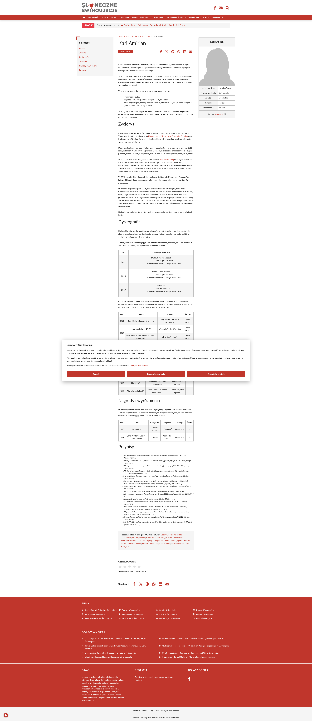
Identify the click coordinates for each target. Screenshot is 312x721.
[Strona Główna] (84, 17)
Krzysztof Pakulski (128, 541)
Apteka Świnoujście (167, 610)
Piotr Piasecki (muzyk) (155, 538)
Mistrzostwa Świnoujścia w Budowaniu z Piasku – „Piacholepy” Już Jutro (193, 639)
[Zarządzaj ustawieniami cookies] (6, 715)
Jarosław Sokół (177, 544)
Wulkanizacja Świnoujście (133, 618)
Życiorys (82, 53)
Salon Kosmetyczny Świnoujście (98, 618)
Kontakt (138, 680)
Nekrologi (158, 17)
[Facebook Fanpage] (214, 8)
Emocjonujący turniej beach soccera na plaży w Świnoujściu (110, 653)
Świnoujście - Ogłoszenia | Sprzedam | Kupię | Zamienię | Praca (154, 25)
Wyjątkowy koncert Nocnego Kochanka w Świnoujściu (108, 657)
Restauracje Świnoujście (169, 618)
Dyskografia (84, 57)
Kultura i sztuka (145, 36)
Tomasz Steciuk (134, 544)
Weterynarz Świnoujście (132, 614)
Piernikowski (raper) (173, 541)
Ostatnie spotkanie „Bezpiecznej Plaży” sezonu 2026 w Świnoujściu (190, 653)
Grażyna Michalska (174, 538)
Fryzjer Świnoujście (204, 614)
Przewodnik (195, 17)
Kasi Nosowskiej (167, 160)
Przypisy (82, 70)
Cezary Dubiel (167, 535)
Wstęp (81, 49)
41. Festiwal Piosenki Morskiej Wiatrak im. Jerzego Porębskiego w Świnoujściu (195, 646)
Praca (135, 17)
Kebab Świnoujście (204, 618)
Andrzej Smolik (138, 538)
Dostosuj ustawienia (156, 374)
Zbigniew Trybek (163, 544)
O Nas (144, 711)
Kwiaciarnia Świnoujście (95, 614)
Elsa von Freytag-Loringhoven (150, 541)
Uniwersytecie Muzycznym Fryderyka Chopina (168, 136)
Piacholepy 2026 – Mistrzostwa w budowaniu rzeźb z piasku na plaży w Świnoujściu (115, 640)
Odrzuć (96, 374)
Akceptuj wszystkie (216, 374)
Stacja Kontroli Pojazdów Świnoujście (101, 610)
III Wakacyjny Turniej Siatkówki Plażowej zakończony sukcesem (189, 657)
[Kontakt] (221, 8)
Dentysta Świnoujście (131, 610)
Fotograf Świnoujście (168, 614)
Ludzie (206, 17)
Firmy (113, 17)
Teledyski (83, 61)
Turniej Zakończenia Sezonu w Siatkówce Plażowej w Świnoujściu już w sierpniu (115, 647)
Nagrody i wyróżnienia (88, 66)
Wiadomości (93, 17)
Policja (105, 17)
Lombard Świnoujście (205, 610)
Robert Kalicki (148, 544)
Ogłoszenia (124, 17)
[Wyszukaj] (227, 8)
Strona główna (123, 36)
